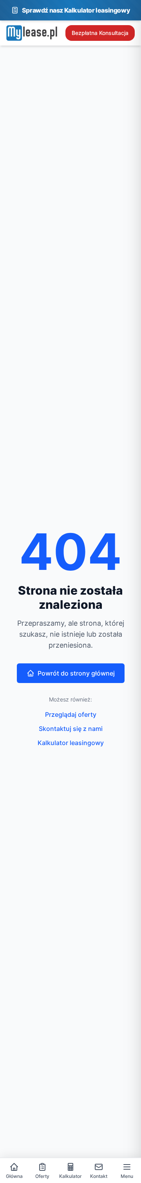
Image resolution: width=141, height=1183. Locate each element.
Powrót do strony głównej (76, 673)
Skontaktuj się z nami (71, 729)
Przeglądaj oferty (70, 714)
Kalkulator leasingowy (71, 743)
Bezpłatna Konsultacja (100, 32)
